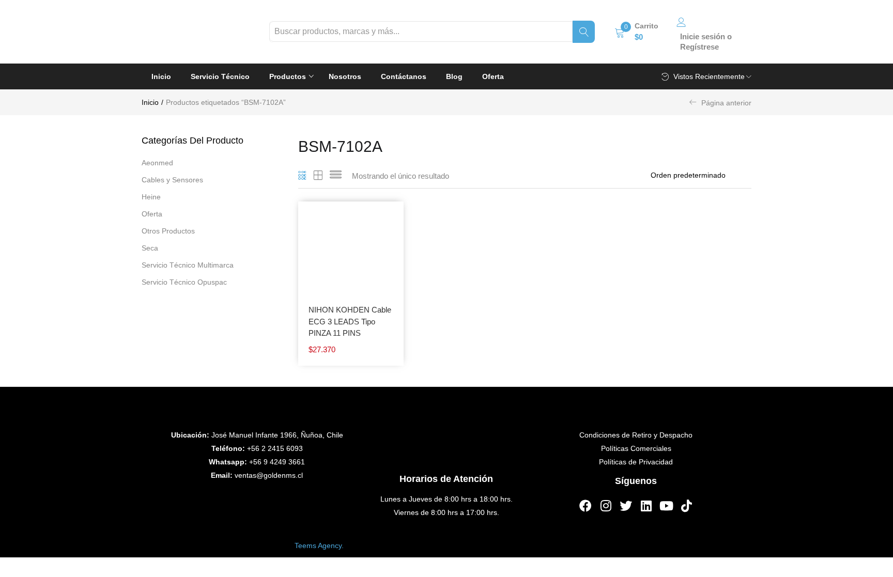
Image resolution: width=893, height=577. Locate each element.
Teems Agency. (319, 545)
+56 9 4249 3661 (277, 462)
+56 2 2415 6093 (275, 448)
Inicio (161, 76)
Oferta (493, 76)
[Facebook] (585, 506)
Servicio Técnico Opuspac (184, 282)
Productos (288, 76)
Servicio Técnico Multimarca (188, 265)
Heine (151, 197)
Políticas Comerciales (636, 448)
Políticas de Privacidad (636, 462)
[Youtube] (666, 506)
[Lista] (336, 176)
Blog (454, 76)
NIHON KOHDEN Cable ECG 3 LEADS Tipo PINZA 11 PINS (350, 321)
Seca (150, 248)
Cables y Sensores (172, 180)
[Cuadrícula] (302, 176)
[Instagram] (605, 506)
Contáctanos (403, 76)
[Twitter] (626, 506)
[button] (636, 31)
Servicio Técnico (220, 76)
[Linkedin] (646, 506)
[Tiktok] (686, 506)
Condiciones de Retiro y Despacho (635, 435)
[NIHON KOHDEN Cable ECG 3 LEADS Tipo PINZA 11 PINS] (351, 253)
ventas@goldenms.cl (269, 475)
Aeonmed (157, 163)
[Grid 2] (318, 176)
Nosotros (345, 76)
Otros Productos (168, 231)
